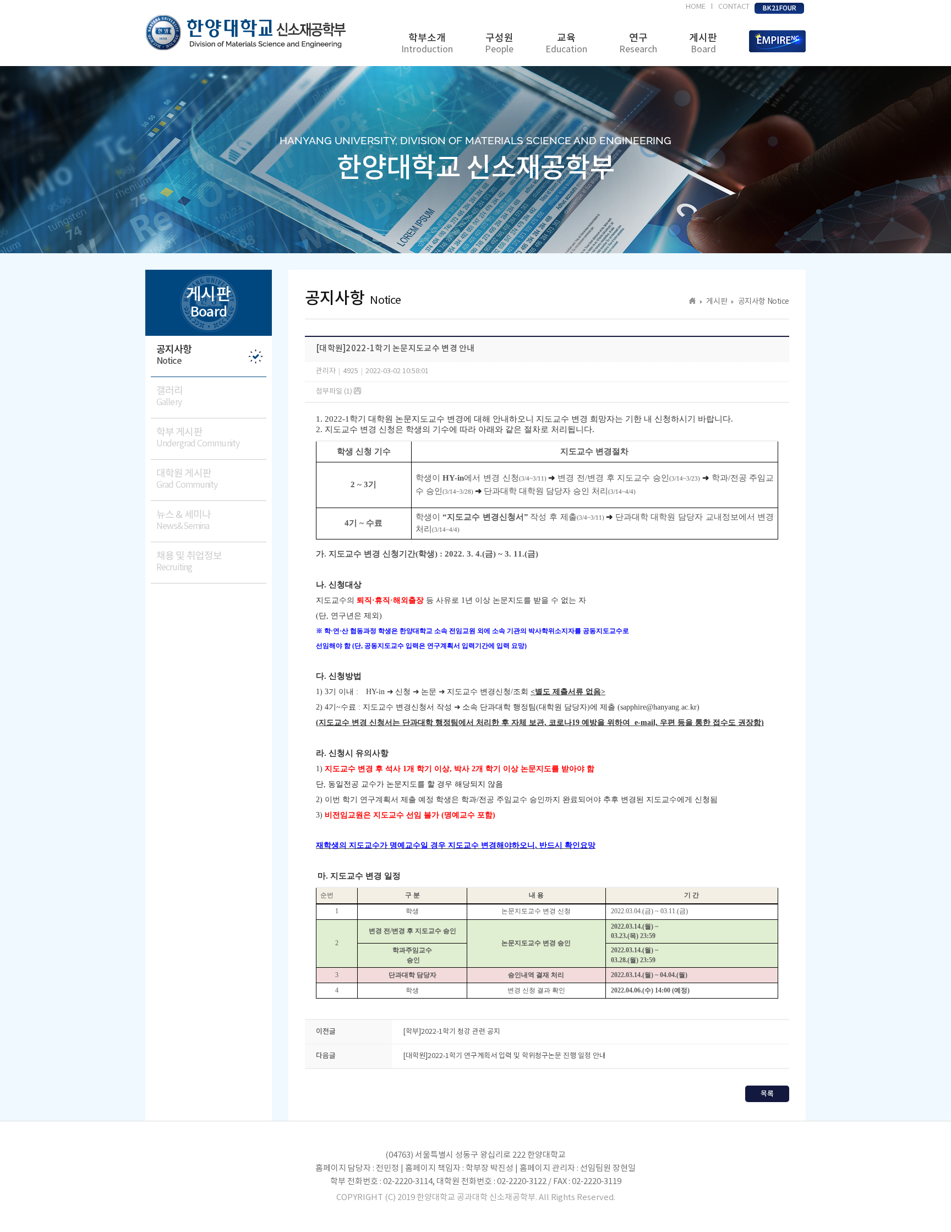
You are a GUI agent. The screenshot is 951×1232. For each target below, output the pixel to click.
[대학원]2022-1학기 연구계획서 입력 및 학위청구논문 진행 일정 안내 (504, 1056)
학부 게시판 (197, 438)
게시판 (703, 43)
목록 (767, 1093)
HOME (696, 7)
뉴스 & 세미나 (183, 520)
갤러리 (169, 396)
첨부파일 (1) (335, 392)
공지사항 (174, 355)
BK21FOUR (779, 8)
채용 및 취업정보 (189, 561)
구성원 (499, 43)
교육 (566, 43)
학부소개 (427, 43)
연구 (638, 43)
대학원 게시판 (186, 479)
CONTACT (734, 7)
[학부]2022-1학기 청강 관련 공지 (451, 1032)
